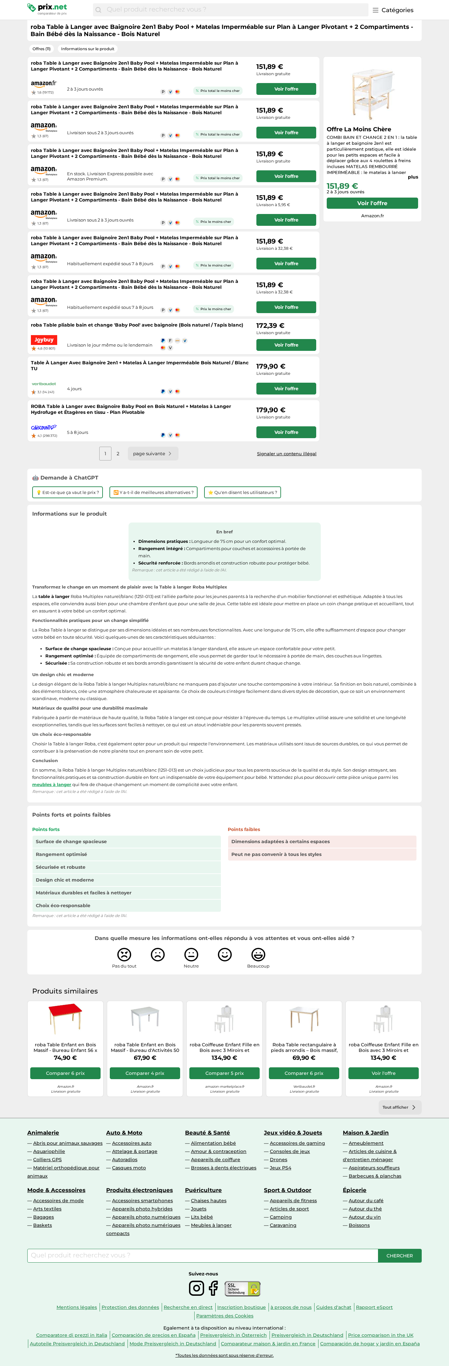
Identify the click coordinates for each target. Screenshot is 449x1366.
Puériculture (203, 1190)
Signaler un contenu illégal (287, 453)
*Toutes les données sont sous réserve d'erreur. (225, 1355)
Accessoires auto (132, 1143)
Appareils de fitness (293, 1201)
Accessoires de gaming (297, 1143)
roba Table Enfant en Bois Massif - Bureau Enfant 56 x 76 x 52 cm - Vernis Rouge (65, 1047)
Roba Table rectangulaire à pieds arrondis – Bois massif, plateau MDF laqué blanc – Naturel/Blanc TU (304, 1047)
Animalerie (43, 1132)
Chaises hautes (208, 1201)
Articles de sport (289, 1209)
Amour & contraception (219, 1151)
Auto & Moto (124, 1132)
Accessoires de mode (58, 1201)
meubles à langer (51, 784)
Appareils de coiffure (215, 1160)
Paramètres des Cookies (224, 1316)
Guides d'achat (333, 1307)
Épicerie (354, 1190)
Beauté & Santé (207, 1132)
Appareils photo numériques (146, 1217)
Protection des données (130, 1307)
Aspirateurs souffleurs (374, 1168)
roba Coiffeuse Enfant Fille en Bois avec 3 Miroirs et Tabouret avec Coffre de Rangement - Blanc (225, 1047)
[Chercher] (98, 9)
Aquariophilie (49, 1151)
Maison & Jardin (366, 1132)
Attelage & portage (134, 1151)
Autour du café (366, 1201)
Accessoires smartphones (142, 1201)
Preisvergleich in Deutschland (307, 1335)
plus (413, 177)
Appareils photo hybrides (142, 1209)
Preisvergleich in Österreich (233, 1335)
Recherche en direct (188, 1307)
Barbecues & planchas (375, 1176)
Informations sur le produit (87, 48)
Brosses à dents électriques (223, 1168)
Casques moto (129, 1168)
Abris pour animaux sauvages (68, 1143)
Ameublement (366, 1143)
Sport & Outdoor (287, 1190)
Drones (278, 1160)
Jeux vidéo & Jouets (293, 1132)
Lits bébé (202, 1217)
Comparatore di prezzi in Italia (71, 1335)
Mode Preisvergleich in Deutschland (173, 1344)
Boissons (359, 1225)
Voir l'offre (372, 203)
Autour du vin (365, 1217)
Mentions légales (77, 1307)
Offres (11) (42, 48)
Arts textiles (47, 1209)
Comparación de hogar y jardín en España (370, 1344)
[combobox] (236, 9)
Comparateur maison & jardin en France (268, 1344)
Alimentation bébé (213, 1143)
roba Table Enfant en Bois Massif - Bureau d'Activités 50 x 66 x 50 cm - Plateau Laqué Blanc (145, 1047)
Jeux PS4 (280, 1168)
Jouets (198, 1209)
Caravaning (283, 1225)
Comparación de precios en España (154, 1335)
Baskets (42, 1225)
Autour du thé (365, 1209)
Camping (281, 1217)
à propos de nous (291, 1307)
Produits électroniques (139, 1190)
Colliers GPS (47, 1160)
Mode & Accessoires (56, 1190)
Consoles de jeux (290, 1151)
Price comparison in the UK (381, 1335)
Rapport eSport (374, 1307)
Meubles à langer (211, 1225)
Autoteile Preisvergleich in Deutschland (77, 1344)
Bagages (43, 1217)
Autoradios (124, 1160)
